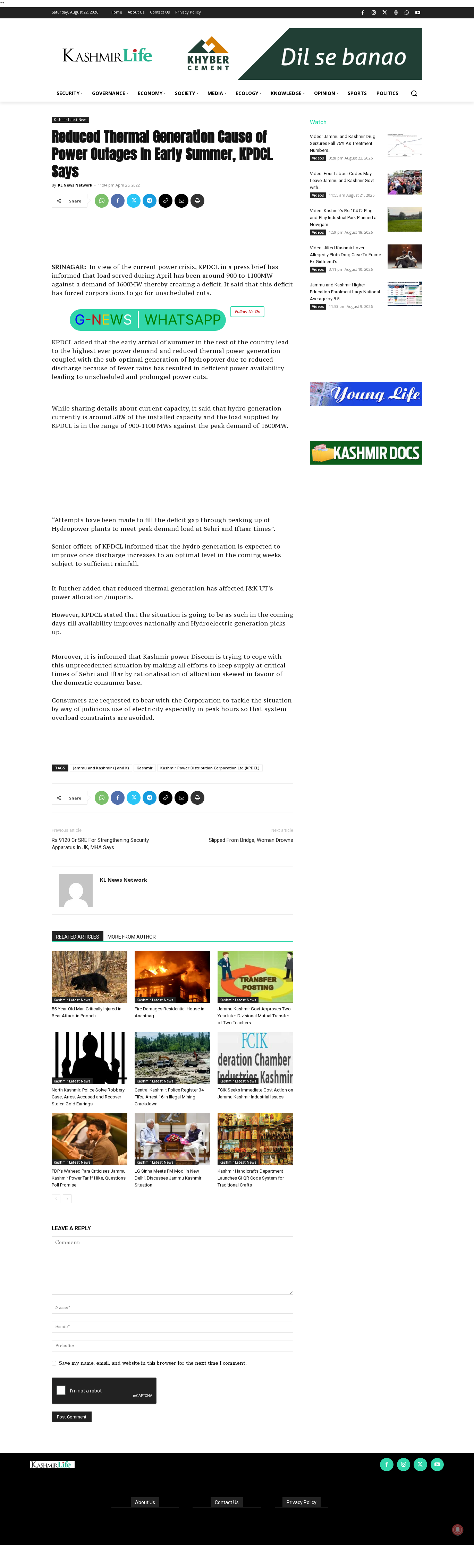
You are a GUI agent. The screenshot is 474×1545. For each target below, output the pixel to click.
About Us (145, 1502)
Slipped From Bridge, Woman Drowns (251, 840)
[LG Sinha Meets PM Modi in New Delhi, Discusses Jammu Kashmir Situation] (172, 1139)
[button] (414, 93)
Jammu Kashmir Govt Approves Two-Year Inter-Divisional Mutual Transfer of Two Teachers (255, 1015)
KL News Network (75, 185)
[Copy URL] (165, 201)
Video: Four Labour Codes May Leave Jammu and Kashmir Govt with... (342, 180)
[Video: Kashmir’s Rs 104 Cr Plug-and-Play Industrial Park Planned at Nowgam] (405, 219)
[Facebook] (362, 13)
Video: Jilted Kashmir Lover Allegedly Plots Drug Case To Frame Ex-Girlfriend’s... (345, 254)
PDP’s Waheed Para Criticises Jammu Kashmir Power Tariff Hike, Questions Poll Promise (89, 1178)
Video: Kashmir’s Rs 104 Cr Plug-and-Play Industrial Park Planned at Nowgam (344, 217)
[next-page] (67, 1198)
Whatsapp (182, 319)
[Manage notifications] (457, 1529)
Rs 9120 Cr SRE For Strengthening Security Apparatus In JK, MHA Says (100, 844)
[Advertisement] (172, 238)
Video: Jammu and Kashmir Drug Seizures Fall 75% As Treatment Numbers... (342, 143)
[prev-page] (56, 1198)
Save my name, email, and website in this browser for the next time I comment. (153, 1363)
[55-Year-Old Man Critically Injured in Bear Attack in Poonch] (89, 977)
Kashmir (145, 767)
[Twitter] (385, 13)
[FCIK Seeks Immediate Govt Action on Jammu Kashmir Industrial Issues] (255, 1058)
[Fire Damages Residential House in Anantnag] (172, 977)
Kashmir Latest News (70, 119)
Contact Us (227, 1502)
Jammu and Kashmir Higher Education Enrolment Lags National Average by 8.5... (345, 291)
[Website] (395, 13)
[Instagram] (374, 13)
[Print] (197, 201)
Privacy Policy (301, 1502)
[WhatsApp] (407, 13)
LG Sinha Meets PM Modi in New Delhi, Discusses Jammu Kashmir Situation (168, 1178)
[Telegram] (149, 201)
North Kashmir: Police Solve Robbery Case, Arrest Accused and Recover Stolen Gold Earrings (88, 1096)
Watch (318, 122)
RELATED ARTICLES (77, 937)
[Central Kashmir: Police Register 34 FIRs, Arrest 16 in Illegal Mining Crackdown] (172, 1058)
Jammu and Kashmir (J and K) (101, 767)
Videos (318, 158)
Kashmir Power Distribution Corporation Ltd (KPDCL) (210, 767)
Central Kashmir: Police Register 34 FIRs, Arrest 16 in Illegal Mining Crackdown (169, 1096)
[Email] (181, 201)
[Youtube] (417, 13)
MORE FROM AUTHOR (132, 937)
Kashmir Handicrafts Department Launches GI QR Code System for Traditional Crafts (251, 1178)
